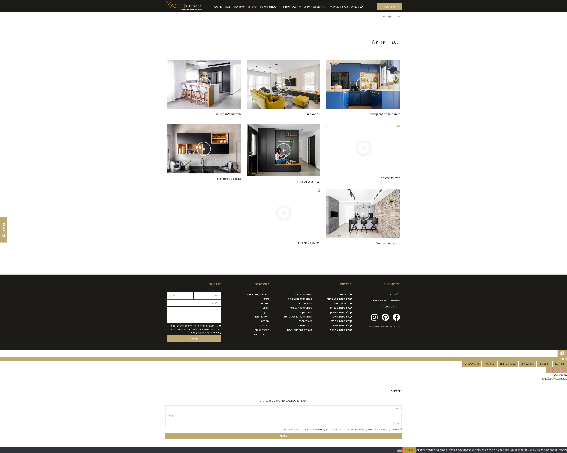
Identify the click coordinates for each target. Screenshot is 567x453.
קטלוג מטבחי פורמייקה (340, 312)
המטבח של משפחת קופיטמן (384, 114)
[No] (399, 450)
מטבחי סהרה (305, 321)
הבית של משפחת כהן (229, 179)
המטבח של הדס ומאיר (228, 114)
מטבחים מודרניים (343, 303)
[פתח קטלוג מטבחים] (330, 7)
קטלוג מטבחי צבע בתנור (339, 299)
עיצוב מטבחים (305, 303)
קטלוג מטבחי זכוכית (341, 325)
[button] (363, 85)
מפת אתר (264, 325)
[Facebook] (396, 317)
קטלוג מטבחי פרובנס (341, 321)
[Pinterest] (385, 317)
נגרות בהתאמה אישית (258, 294)
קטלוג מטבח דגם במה (301, 307)
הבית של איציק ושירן (308, 181)
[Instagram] (374, 317)
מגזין (266, 312)
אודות (266, 307)
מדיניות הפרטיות (205, 333)
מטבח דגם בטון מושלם (387, 243)
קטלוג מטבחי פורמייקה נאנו (298, 316)
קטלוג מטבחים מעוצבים (300, 299)
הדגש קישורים (472, 363)
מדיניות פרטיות (261, 334)
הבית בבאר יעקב (390, 178)
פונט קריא (490, 363)
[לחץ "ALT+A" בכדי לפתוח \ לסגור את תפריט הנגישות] (562, 353)
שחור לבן (559, 363)
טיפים (266, 299)
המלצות (265, 303)
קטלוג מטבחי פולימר (341, 316)
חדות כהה (544, 363)
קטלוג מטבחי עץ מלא (341, 330)
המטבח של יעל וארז (309, 242)
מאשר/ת (409, 449)
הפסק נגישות (558, 374)
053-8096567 (380, 300)
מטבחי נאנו (346, 294)
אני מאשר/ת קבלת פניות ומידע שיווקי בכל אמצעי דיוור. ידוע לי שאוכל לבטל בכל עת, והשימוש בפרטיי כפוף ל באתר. (195, 329)
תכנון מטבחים (305, 325)
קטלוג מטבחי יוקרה (302, 294)
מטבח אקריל (305, 312)
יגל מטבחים (395, 16)
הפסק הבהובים (508, 363)
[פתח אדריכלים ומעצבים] (280, 7)
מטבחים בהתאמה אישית (299, 330)
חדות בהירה (527, 363)
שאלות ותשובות (261, 316)
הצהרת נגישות (262, 330)
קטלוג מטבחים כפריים (340, 307)
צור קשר (265, 321)
